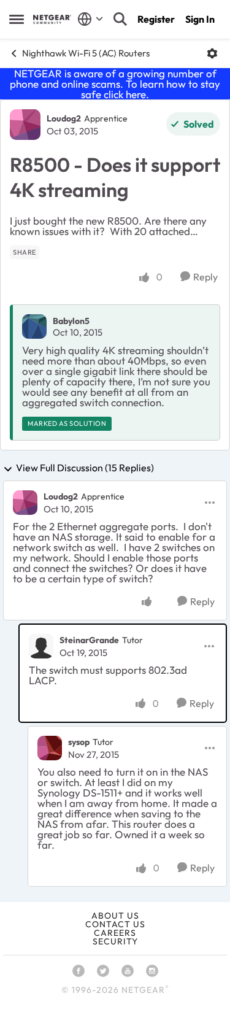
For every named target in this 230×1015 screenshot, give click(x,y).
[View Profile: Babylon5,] (34, 326)
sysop (79, 742)
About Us (115, 915)
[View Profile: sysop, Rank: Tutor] (49, 748)
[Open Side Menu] (16, 19)
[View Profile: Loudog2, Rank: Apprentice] (25, 124)
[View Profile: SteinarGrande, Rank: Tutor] (41, 646)
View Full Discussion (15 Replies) (85, 468)
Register (156, 19)
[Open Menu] (212, 53)
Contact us (115, 924)
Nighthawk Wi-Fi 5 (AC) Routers (86, 53)
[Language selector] (90, 19)
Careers (115, 932)
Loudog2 (64, 118)
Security (115, 941)
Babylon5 (71, 321)
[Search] (120, 19)
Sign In (200, 19)
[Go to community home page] (52, 19)
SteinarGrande (89, 640)
